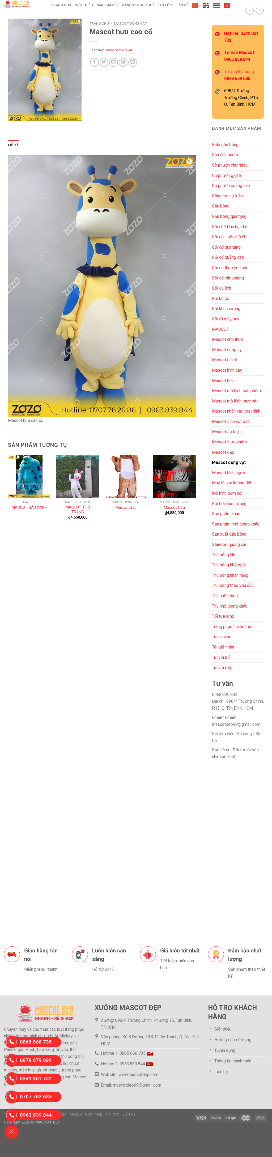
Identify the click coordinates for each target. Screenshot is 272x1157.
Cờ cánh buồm (225, 154)
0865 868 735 (36, 1042)
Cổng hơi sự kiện (227, 195)
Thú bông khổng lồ (229, 564)
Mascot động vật (229, 462)
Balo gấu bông (225, 144)
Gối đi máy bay (225, 318)
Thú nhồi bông (225, 595)
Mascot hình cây (227, 370)
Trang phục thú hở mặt (232, 626)
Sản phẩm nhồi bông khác (235, 524)
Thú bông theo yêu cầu (233, 585)
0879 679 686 (36, 1060)
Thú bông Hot (224, 554)
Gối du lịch (221, 288)
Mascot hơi (222, 380)
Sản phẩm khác (226, 513)
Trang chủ (61, 5)
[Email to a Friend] (113, 62)
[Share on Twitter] (104, 62)
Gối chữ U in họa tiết (230, 226)
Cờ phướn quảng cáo (231, 185)
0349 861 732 (36, 1078)
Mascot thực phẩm (229, 441)
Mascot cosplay (227, 349)
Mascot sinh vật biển (231, 421)
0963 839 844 (36, 1115)
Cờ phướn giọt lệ (227, 175)
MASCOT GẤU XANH (29, 507)
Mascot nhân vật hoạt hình (236, 411)
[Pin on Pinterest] (123, 62)
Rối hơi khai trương (229, 503)
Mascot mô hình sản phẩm (236, 390)
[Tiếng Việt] (227, 5)
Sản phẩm (105, 5)
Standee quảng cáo (230, 544)
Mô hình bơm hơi (227, 493)
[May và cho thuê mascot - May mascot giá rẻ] (23, 4)
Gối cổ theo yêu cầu (230, 267)
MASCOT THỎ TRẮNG (78, 510)
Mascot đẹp (223, 452)
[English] (206, 5)
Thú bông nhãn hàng (230, 575)
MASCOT (220, 329)
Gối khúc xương (226, 308)
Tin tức (165, 5)
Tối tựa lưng (223, 616)
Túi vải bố (221, 657)
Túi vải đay (222, 667)
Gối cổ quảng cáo (228, 257)
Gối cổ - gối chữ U (228, 236)
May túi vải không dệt (231, 482)
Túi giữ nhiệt (223, 647)
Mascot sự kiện (226, 431)
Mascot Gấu (126, 507)
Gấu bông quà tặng (229, 216)
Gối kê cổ (220, 298)
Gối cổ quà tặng (226, 247)
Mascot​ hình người (229, 472)
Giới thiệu (84, 5)
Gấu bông (221, 206)
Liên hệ (182, 5)
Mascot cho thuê (137, 5)
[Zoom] (15, 115)
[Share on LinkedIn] (132, 62)
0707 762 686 (36, 1096)
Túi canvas (221, 636)
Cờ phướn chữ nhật (229, 165)
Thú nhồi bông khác (229, 606)
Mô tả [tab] (13, 145)
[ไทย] (216, 5)
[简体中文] (195, 5)
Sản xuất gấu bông (229, 534)
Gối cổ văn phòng (228, 278)
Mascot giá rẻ (224, 359)
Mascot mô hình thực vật (235, 401)
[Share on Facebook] (94, 62)
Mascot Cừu (174, 507)
